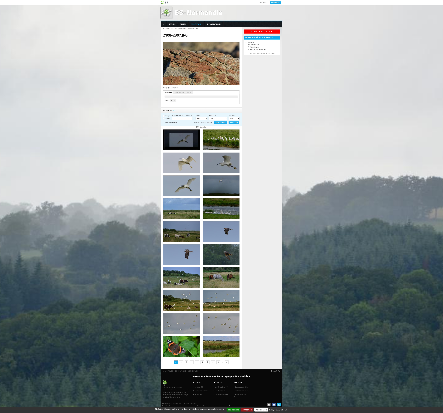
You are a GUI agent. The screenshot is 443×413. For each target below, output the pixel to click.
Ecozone (232, 115)
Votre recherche (177, 115)
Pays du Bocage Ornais (258, 49)
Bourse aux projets (241, 387)
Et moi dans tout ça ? (262, 31)
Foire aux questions (201, 391)
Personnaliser (261, 410)
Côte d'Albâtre (254, 47)
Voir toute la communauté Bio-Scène (262, 53)
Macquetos (174, 87)
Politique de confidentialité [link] (278, 410)
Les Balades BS (220, 391)
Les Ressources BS (221, 394)
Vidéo (167, 118)
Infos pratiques (214, 24)
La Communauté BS (242, 391)
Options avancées (171, 122)
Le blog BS (198, 394)
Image (167, 116)
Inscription (263, 2)
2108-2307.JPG (193, 29)
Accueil (172, 24)
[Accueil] (164, 2)
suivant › (227, 362)
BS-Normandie (198, 12)
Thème (198, 115)
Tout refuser (247, 410)
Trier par (197, 122)
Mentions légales (228, 406)
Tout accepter (233, 410)
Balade (183, 24)
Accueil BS (169, 29)
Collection (195, 24)
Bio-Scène (250, 42)
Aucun (173, 100)
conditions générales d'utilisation (210, 406)
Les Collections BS (221, 387)
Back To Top (276, 371)
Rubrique (212, 115)
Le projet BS (199, 387)
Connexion (275, 2)
